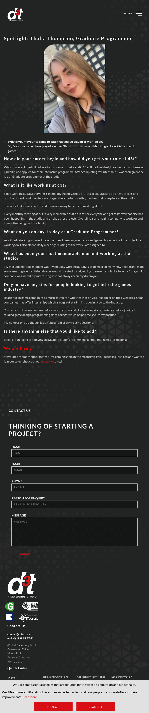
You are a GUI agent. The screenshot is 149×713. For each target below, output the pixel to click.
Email (16, 464)
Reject (53, 706)
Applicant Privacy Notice (91, 676)
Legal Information (121, 676)
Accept (95, 706)
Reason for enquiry (28, 498)
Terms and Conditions (55, 676)
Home (12, 677)
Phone (16, 481)
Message (18, 515)
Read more (30, 697)
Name (16, 447)
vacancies (47, 361)
